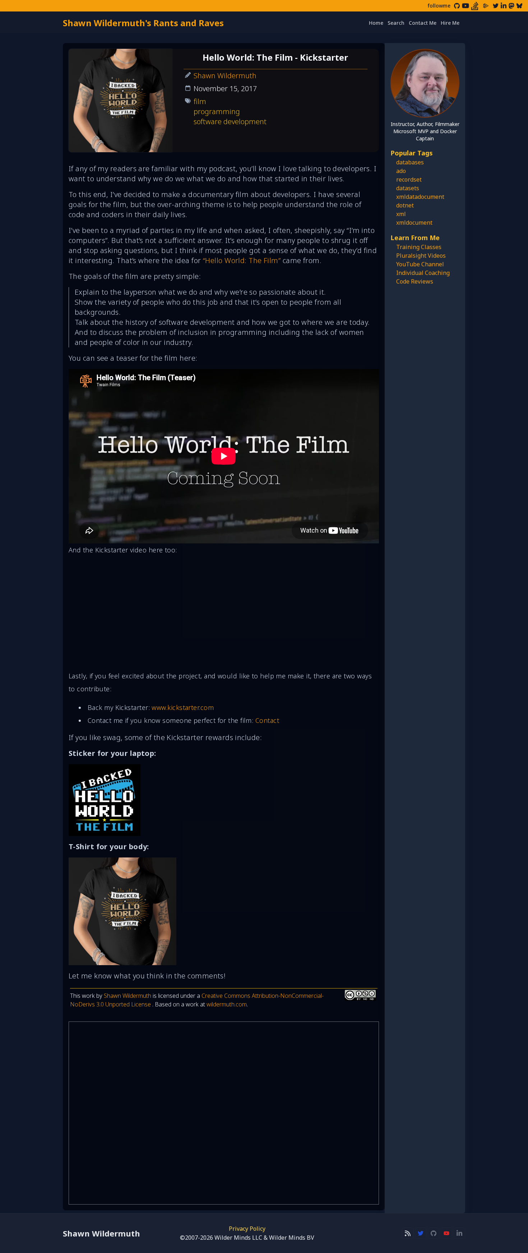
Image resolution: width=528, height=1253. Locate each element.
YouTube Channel (420, 264)
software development (230, 121)
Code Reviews (414, 281)
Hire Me (450, 22)
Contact (267, 720)
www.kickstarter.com (183, 707)
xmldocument (414, 222)
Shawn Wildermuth (225, 75)
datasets (407, 188)
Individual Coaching (423, 273)
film (200, 101)
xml (401, 214)
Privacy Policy (247, 1229)
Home (376, 22)
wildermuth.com (227, 1004)
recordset (409, 179)
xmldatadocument (420, 197)
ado (401, 171)
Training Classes (418, 247)
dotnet (405, 205)
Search (396, 22)
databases (410, 162)
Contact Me (422, 22)
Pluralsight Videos (421, 256)
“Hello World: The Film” (242, 260)
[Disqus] (223, 1113)
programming (217, 111)
